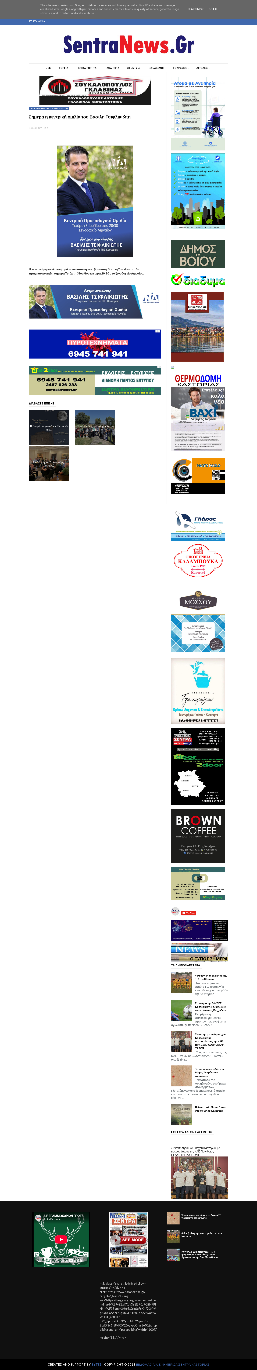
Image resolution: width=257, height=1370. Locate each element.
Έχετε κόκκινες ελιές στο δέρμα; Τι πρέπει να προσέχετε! (209, 1072)
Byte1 (96, 1364)
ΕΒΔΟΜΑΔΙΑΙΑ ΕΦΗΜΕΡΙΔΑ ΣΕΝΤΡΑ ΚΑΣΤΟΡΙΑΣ (172, 1364)
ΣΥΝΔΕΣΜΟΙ (156, 67)
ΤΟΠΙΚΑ (63, 67)
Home (47, 67)
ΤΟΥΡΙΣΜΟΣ (180, 67)
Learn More (196, 9)
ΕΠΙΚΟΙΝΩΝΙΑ (37, 21)
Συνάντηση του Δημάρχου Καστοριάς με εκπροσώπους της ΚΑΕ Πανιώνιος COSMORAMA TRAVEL (210, 1041)
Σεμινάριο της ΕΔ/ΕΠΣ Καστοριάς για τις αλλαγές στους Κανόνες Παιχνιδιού (210, 1007)
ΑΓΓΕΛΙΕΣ (202, 67)
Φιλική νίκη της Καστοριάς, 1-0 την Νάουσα (211, 977)
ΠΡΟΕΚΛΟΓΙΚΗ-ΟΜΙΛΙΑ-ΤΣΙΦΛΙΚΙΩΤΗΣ (49, 108)
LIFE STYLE (133, 67)
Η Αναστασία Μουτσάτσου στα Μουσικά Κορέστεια (210, 1109)
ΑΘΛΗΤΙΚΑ (112, 67)
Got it (213, 9)
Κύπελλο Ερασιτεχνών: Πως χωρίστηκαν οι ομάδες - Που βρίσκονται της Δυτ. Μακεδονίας (200, 1254)
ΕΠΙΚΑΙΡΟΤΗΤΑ (87, 67)
